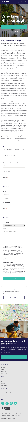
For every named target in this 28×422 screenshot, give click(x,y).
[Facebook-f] (2, 403)
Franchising (4, 385)
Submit (14, 278)
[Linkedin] (11, 403)
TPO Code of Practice (20, 413)
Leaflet (27, 320)
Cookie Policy (4, 413)
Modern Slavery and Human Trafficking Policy (11, 415)
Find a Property (14, 31)
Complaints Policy (21, 412)
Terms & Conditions (12, 412)
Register (3, 394)
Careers (3, 383)
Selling (3, 369)
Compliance (11, 413)
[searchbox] (14, 166)
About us (3, 379)
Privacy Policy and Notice (11, 271)
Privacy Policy (4, 412)
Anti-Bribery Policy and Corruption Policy (10, 416)
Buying (3, 367)
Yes (5, 258)
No (4, 260)
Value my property (6, 392)
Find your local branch (7, 396)
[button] (14, 311)
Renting (3, 371)
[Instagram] (7, 403)
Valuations (4, 373)
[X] (15, 403)
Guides (3, 381)
